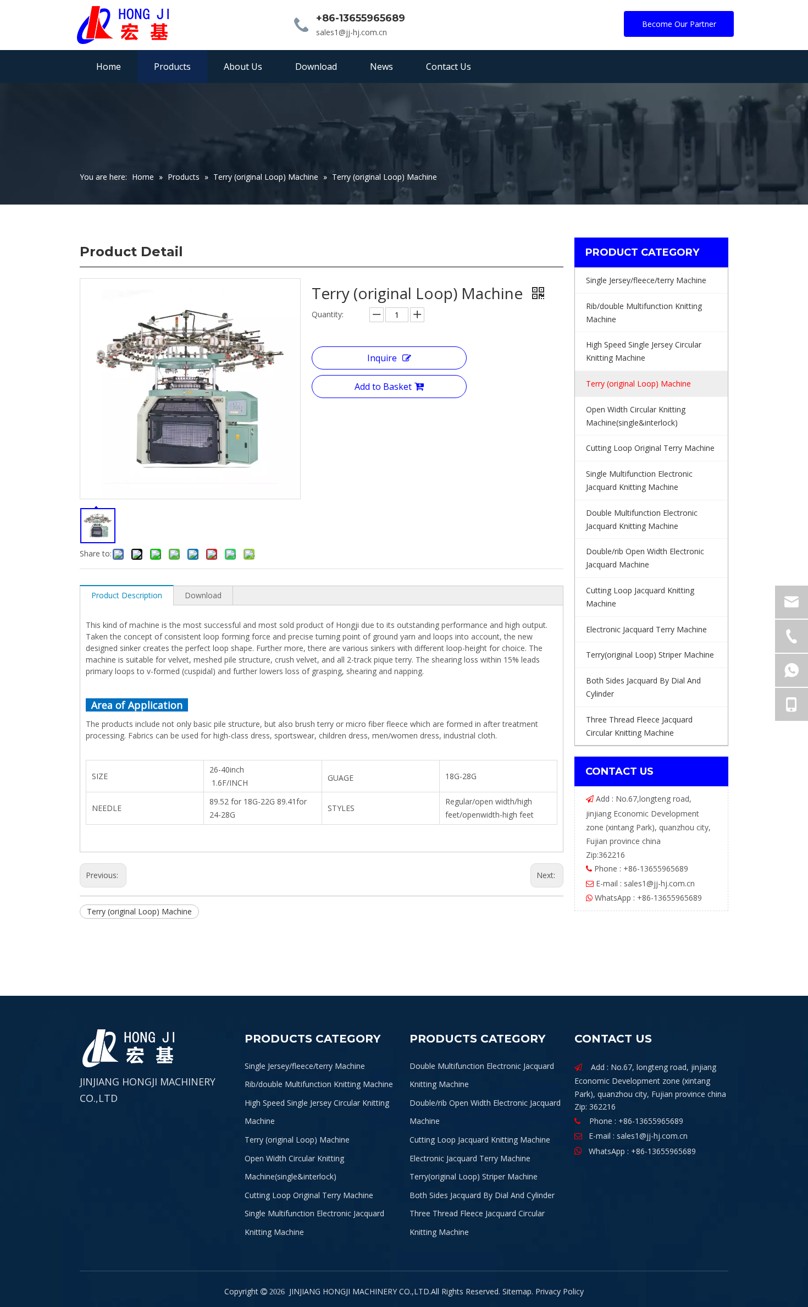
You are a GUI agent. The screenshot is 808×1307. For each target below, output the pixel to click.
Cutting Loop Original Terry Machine (309, 1195)
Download (203, 595)
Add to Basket (383, 386)
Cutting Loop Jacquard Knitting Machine (479, 1139)
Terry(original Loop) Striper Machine (473, 1176)
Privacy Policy (559, 1291)
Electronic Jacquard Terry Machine (469, 1158)
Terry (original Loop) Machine (139, 911)
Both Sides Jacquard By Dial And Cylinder (482, 1195)
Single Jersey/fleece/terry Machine (305, 1066)
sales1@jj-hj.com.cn (351, 32)
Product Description (126, 595)
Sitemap (517, 1291)
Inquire (382, 358)
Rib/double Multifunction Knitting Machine (319, 1084)
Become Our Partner (679, 24)
